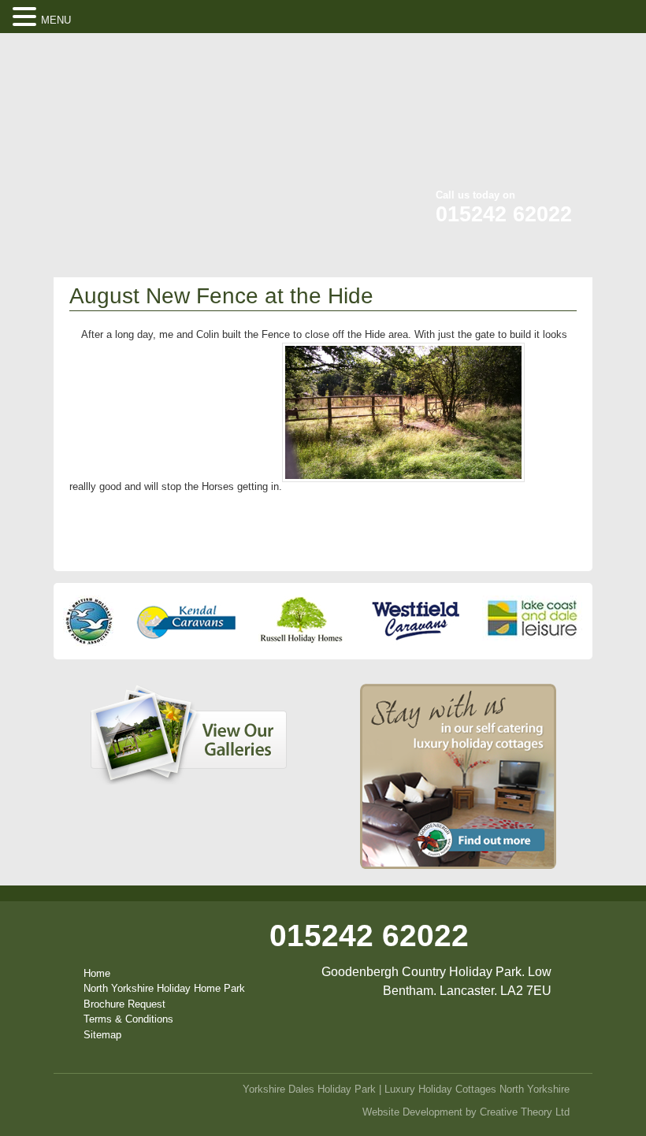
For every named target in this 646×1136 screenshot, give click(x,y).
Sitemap (102, 1035)
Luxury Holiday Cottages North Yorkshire (477, 1089)
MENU (56, 20)
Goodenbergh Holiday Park (143, 137)
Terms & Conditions (128, 1019)
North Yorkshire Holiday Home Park (164, 988)
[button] (27, 17)
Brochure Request (124, 1004)
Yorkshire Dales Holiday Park (309, 1089)
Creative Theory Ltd (525, 1112)
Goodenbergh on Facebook (506, 55)
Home (97, 973)
